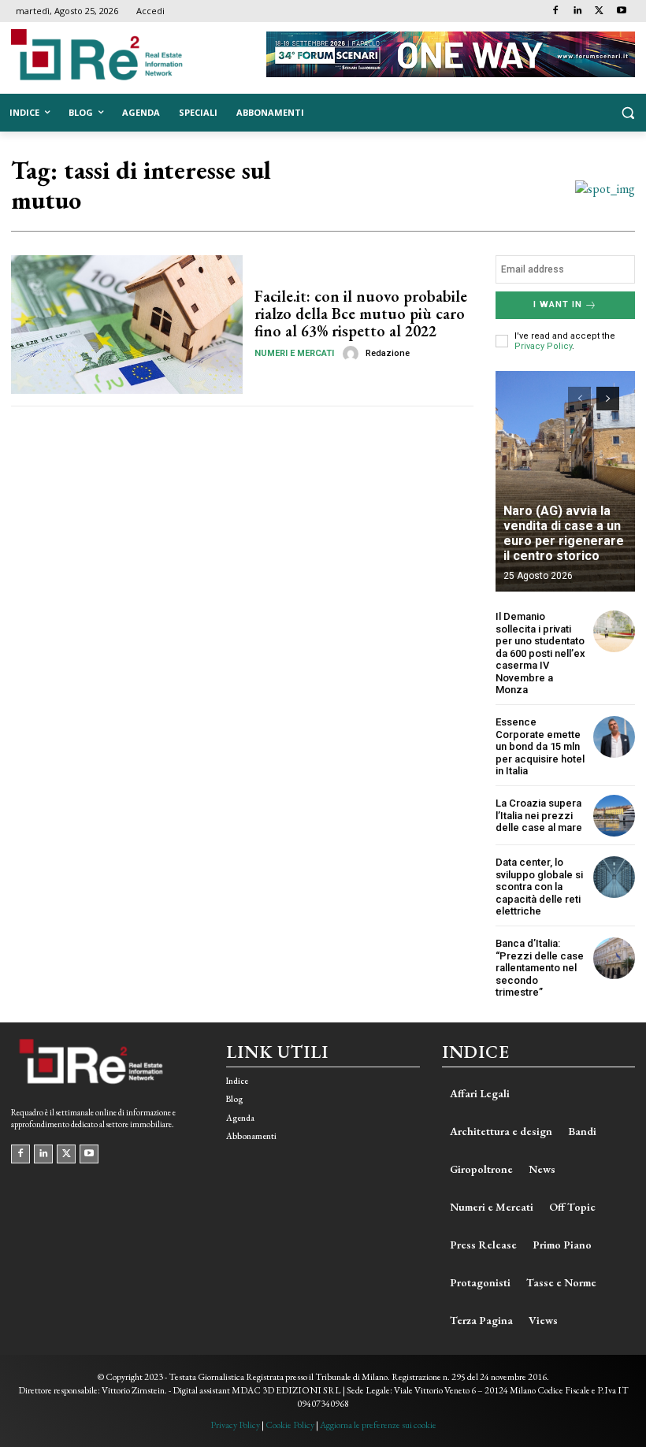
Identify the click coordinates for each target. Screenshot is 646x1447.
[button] (627, 113)
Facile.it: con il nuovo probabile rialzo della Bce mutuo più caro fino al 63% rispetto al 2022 (360, 313)
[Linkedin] (578, 11)
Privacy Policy (543, 346)
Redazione (388, 353)
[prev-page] (579, 398)
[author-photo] (353, 354)
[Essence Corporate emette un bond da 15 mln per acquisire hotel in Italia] (614, 737)
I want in (557, 304)
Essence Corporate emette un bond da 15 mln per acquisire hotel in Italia (540, 746)
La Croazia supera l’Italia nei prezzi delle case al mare (539, 815)
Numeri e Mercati (294, 353)
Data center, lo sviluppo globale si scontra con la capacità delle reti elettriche (539, 886)
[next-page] (607, 398)
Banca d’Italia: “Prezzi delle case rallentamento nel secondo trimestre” (540, 967)
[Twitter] (599, 11)
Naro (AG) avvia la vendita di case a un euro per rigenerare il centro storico (563, 533)
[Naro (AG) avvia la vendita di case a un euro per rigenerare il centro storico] (565, 481)
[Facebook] (556, 11)
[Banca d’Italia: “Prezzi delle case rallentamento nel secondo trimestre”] (614, 958)
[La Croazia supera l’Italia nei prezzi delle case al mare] (614, 816)
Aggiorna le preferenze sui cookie (378, 1425)
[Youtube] (621, 11)
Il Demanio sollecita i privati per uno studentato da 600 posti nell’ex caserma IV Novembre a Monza (540, 653)
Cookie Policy (289, 1425)
